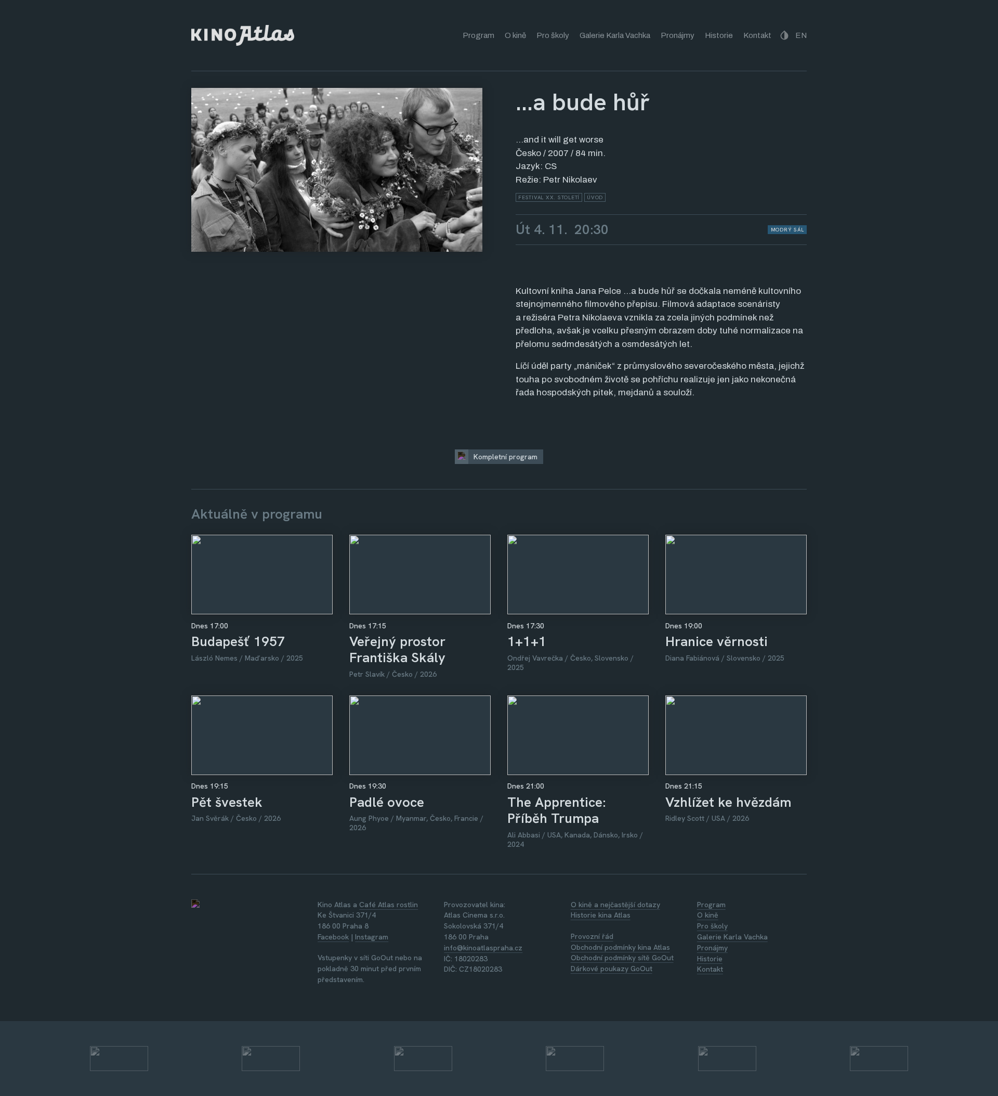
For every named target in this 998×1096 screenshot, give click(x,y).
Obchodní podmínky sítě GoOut (622, 957)
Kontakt (757, 35)
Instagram (371, 937)
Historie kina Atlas (601, 915)
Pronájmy (677, 35)
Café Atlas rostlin (388, 904)
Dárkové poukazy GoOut (611, 968)
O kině (515, 35)
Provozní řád (592, 936)
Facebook (333, 937)
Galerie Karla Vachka (615, 35)
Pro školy (552, 35)
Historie (719, 35)
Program (478, 35)
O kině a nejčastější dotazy (615, 904)
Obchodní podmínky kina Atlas (620, 947)
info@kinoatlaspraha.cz (483, 947)
